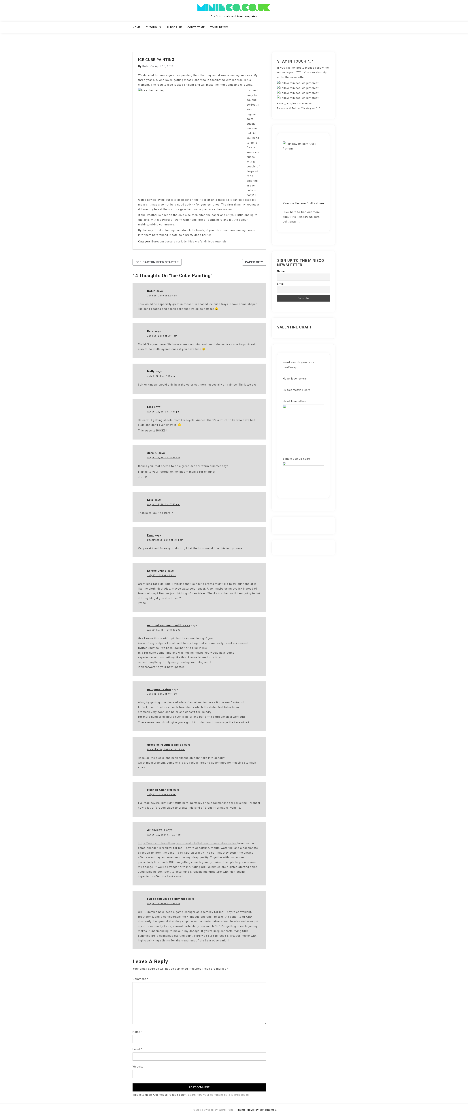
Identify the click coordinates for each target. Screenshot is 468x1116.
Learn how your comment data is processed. (219, 1094)
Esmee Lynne (157, 570)
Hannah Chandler (159, 789)
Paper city (254, 262)
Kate (145, 66)
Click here (289, 212)
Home (137, 27)
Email (137, 1049)
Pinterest (307, 103)
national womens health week (168, 625)
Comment (140, 979)
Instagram (291, 72)
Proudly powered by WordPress (213, 1109)
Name (138, 1031)
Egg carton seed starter (157, 262)
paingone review (159, 689)
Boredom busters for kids (169, 241)
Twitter (296, 108)
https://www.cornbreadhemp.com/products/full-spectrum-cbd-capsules (187, 843)
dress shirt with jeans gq (165, 744)
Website (138, 1066)
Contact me (196, 27)
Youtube (219, 27)
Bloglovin (292, 103)
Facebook (282, 108)
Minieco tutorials (215, 241)
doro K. (152, 453)
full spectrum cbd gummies (167, 898)
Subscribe (174, 27)
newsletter (297, 77)
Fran (150, 535)
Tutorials (153, 27)
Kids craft (195, 241)
